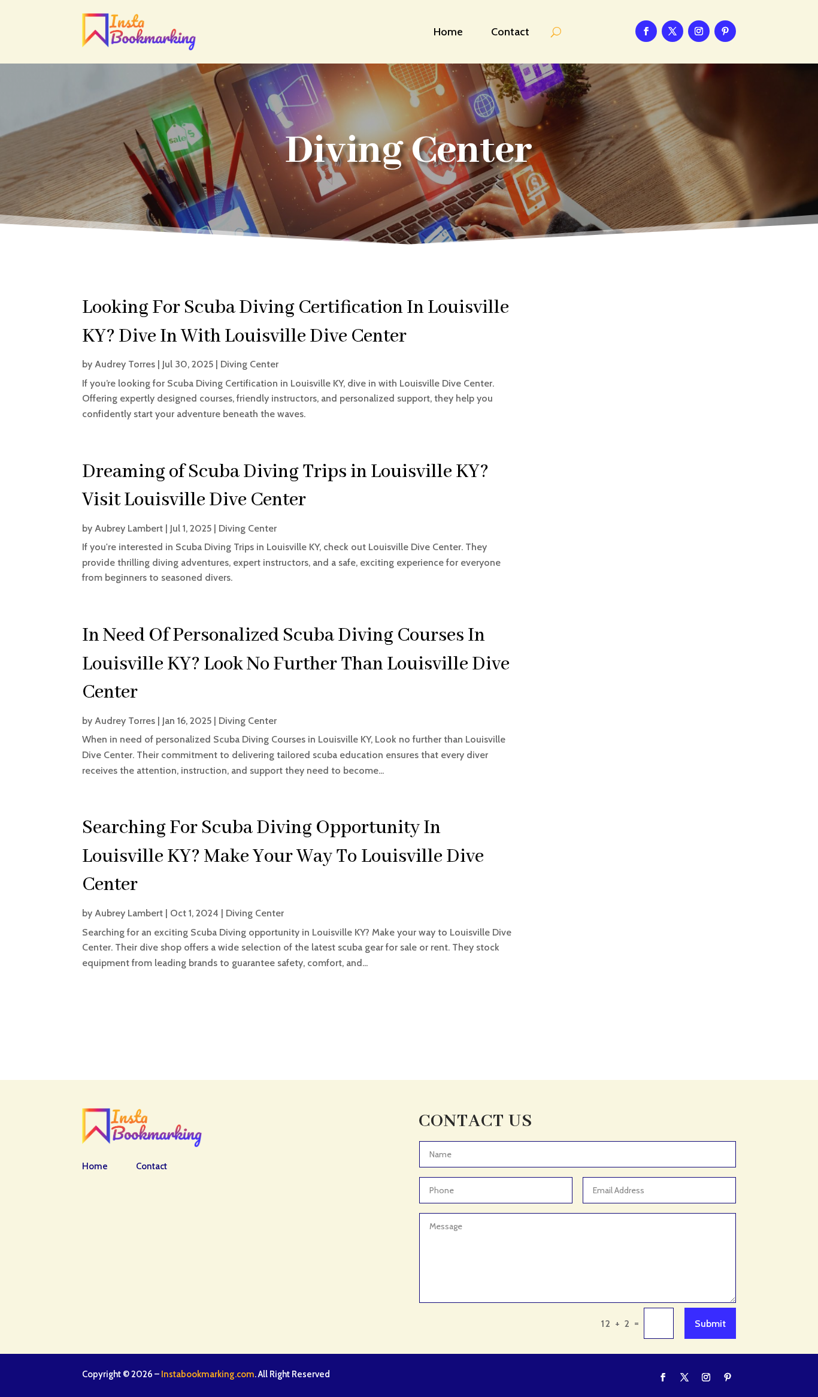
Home (448, 31)
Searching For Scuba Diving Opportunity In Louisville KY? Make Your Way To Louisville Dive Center (283, 856)
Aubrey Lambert (129, 528)
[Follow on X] (672, 31)
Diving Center (249, 364)
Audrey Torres (125, 364)
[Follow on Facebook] (646, 31)
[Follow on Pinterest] (725, 31)
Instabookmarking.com (208, 1374)
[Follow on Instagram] (699, 31)
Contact (510, 31)
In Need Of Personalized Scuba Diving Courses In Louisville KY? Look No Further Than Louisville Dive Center (296, 664)
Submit (710, 1323)
